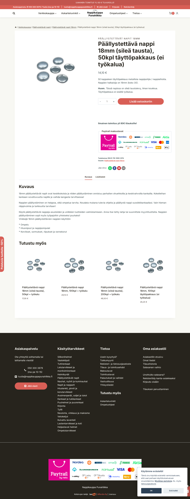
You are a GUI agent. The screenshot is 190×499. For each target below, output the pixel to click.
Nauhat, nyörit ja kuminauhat (73, 381)
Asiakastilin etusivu (153, 357)
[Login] (177, 13)
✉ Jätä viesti (102, 7)
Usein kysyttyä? (108, 357)
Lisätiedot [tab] (100, 177)
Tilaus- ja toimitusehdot (112, 367)
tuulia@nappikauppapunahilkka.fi (78, 7)
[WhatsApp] (110, 168)
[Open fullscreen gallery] (89, 105)
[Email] (124, 168)
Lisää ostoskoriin (141, 101)
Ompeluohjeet (107, 404)
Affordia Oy (102, 494)
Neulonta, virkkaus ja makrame (74, 413)
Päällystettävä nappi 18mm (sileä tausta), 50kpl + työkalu (33, 291)
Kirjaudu (115, 7)
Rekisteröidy (129, 7)
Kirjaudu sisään (151, 382)
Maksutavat (106, 371)
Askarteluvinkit (108, 401)
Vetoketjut (63, 416)
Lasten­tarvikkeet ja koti (70, 423)
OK (151, 491)
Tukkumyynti (106, 360)
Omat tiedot (149, 360)
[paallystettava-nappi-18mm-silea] (55, 71)
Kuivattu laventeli (66, 420)
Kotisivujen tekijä (81, 494)
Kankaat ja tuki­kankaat (69, 399)
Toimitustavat (107, 374)
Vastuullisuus (107, 381)
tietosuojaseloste (148, 484)
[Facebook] (114, 168)
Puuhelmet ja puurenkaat (70, 402)
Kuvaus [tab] (88, 177)
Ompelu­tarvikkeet (67, 430)
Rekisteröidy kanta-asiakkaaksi (159, 378)
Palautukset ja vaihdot (111, 378)
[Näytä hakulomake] (14, 13)
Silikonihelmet (65, 357)
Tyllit (60, 409)
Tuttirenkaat (64, 364)
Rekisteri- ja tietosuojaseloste (115, 364)
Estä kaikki (173, 491)
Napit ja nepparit (66, 385)
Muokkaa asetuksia (163, 481)
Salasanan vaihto (152, 367)
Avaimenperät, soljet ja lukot (72, 395)
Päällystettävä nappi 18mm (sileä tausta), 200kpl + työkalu (112, 291)
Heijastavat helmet (67, 427)
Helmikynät (63, 374)
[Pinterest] (119, 168)
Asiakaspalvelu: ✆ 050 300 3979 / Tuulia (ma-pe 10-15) (36, 7)
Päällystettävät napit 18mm (119, 38)
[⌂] (16, 27)
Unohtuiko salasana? (154, 374)
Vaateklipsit (64, 360)
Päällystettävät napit (68, 378)
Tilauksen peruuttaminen (156, 389)
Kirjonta (61, 406)
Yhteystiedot (106, 385)
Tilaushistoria (150, 364)
